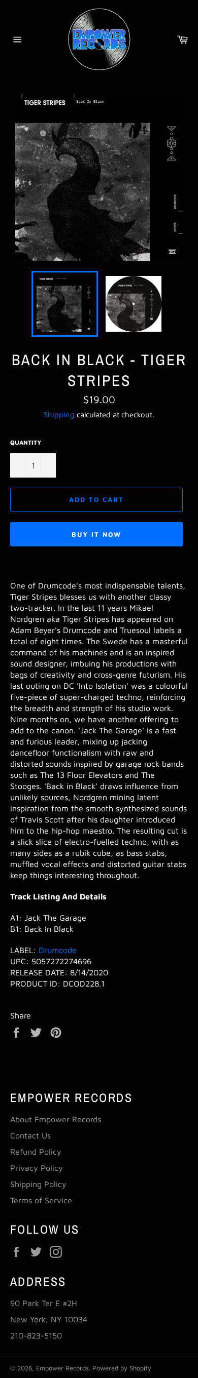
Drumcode (58, 950)
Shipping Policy (38, 1184)
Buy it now (96, 534)
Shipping (59, 414)
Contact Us (30, 1135)
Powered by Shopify (121, 1368)
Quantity (25, 442)
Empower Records (62, 1368)
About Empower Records (55, 1119)
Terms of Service (41, 1200)
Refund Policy (35, 1151)
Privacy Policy (36, 1167)
